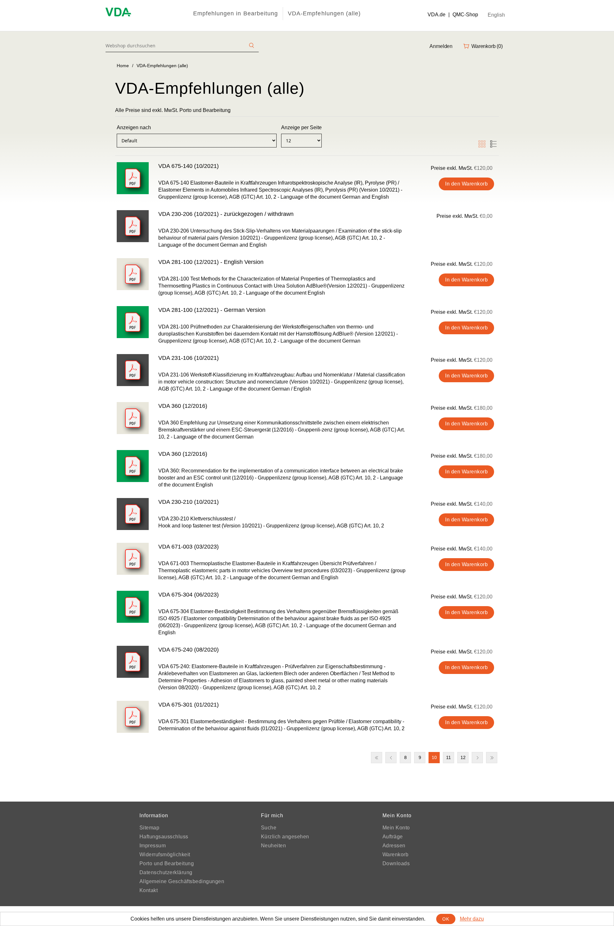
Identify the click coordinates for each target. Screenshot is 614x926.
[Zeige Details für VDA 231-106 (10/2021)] (132, 370)
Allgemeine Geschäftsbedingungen (181, 881)
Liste (493, 144)
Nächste (477, 757)
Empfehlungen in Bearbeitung (235, 13)
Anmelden (441, 46)
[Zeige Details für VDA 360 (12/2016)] (132, 418)
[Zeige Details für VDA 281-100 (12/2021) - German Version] (132, 322)
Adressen (393, 845)
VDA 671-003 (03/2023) (188, 546)
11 (448, 757)
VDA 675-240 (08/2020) (188, 649)
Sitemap (149, 827)
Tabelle (482, 144)
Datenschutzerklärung (166, 872)
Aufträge (392, 836)
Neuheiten (273, 845)
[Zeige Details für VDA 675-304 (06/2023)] (132, 606)
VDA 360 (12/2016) (182, 406)
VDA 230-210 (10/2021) (188, 502)
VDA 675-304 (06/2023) (188, 594)
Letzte (491, 757)
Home (123, 65)
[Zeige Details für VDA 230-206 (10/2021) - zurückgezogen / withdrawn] (132, 226)
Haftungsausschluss (163, 836)
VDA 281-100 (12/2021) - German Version (211, 310)
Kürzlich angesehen (285, 836)
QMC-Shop (465, 14)
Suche (269, 827)
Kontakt (148, 890)
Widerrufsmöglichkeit (164, 854)
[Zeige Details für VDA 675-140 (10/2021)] (132, 178)
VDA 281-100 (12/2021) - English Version (211, 262)
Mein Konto (396, 827)
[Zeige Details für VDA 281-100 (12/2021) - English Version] (132, 274)
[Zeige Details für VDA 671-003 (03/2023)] (132, 558)
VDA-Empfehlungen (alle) (324, 13)
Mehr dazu (472, 919)
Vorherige (391, 757)
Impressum (152, 845)
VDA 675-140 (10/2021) (188, 166)
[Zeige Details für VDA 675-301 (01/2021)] (132, 716)
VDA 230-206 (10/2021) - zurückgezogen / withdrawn (226, 214)
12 (463, 757)
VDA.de (436, 14)
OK (445, 919)
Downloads (396, 863)
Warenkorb (395, 854)
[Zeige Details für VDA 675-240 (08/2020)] (132, 661)
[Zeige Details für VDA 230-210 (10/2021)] (132, 514)
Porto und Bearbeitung (166, 863)
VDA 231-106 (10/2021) (188, 358)
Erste (376, 757)
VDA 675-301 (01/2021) (188, 704)
